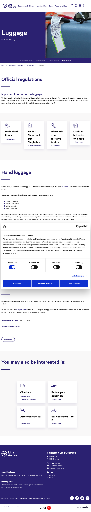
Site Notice (4, 498)
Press (48, 498)
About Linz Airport (61, 6)
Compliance (23, 498)
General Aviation (41, 6)
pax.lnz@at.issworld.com (11, 326)
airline (66, 187)
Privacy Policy (13, 498)
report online (22, 309)
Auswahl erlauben (45, 283)
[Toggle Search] (72, 6)
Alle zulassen (74, 283)
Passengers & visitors (26, 6)
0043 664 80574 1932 (10, 320)
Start (3, 65)
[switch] (34, 267)
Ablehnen (17, 283)
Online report (8, 339)
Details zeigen (78, 276)
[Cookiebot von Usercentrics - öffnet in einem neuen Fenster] (78, 227)
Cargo (51, 6)
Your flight (30, 65)
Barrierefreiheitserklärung (36, 498)
